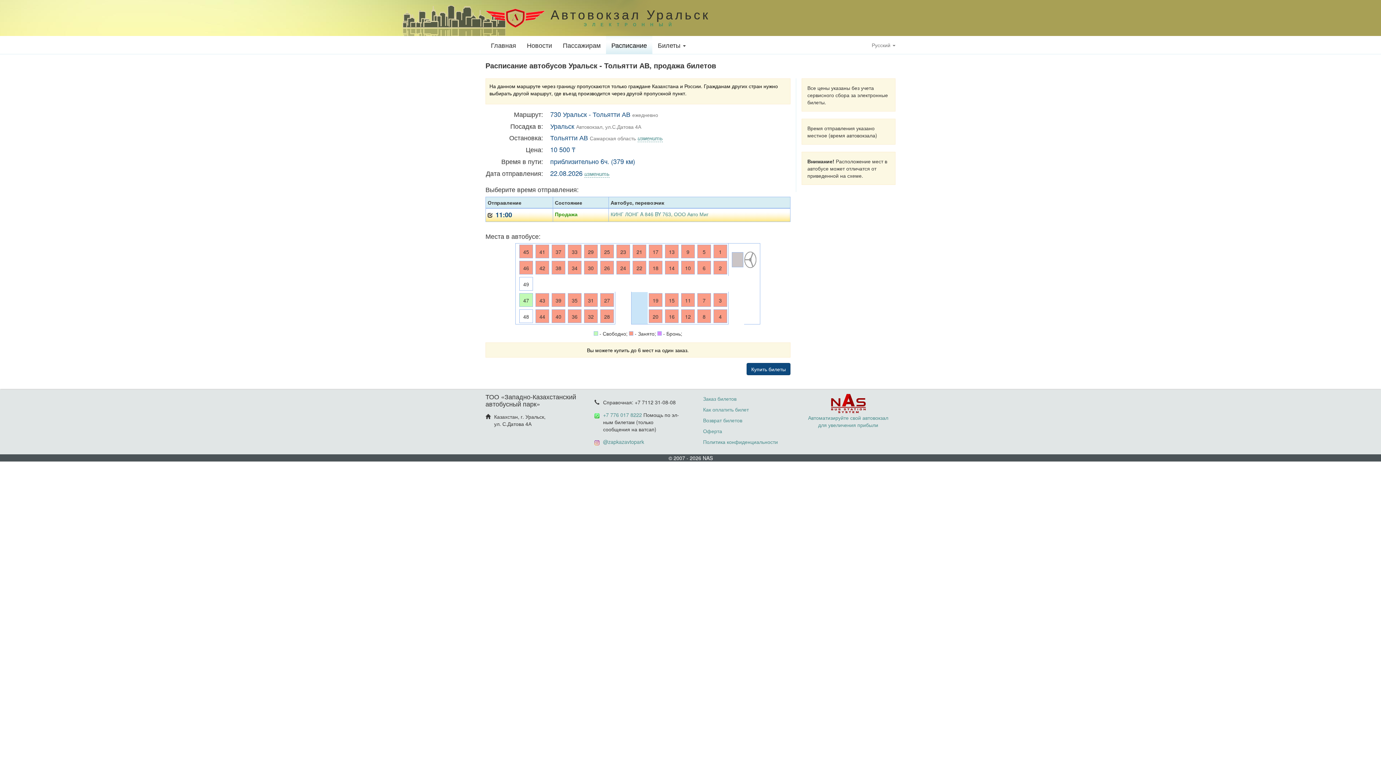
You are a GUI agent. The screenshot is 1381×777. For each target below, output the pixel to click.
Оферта (712, 431)
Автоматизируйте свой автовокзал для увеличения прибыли (848, 421)
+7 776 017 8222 (622, 414)
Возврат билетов (722, 420)
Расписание (629, 45)
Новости (539, 45)
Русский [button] (882, 45)
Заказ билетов (720, 398)
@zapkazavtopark (623, 441)
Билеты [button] (670, 45)
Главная (503, 45)
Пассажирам (582, 45)
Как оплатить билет (726, 409)
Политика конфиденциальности (740, 441)
